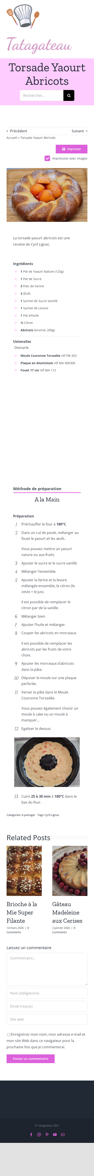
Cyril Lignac (52, 815)
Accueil (12, 138)
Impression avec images (69, 158)
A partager (28, 815)
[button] (10, 890)
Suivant (78, 131)
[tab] (47, 499)
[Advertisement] (47, 425)
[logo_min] (23, 6)
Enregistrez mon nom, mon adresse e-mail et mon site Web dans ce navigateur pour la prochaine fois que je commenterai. (46, 1040)
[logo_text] (39, 39)
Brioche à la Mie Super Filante (22, 912)
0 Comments (18, 930)
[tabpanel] (47, 509)
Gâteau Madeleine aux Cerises (67, 912)
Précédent (18, 131)
